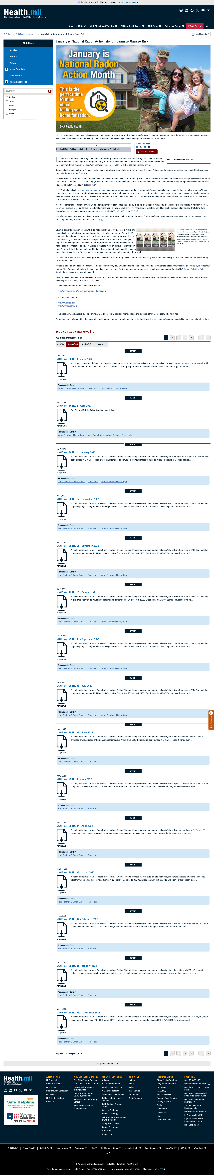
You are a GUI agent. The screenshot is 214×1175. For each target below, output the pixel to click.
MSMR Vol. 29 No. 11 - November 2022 (78, 545)
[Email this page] (149, 146)
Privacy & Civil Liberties (110, 1123)
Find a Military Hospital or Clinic (195, 1084)
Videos (12, 63)
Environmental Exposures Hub (113, 1094)
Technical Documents (164, 1119)
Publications (161, 1112)
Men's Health (106, 1130)
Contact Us (50, 1101)
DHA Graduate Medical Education (86, 1084)
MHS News (153, 26)
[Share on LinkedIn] (145, 146)
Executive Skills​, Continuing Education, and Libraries (84, 1094)
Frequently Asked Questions (167, 1098)
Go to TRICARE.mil (191, 1080)
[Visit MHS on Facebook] (192, 11)
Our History (50, 1094)
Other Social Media (147, 151)
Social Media (15, 75)
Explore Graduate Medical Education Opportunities (193, 1120)
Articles (13, 50)
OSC (106, 1153)
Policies (160, 1105)
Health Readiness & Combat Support (114, 388)
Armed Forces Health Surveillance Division (103, 435)
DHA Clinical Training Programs (85, 1080)
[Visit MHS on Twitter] (197, 11)
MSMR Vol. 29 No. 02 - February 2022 (77, 919)
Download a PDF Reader (133, 1169)
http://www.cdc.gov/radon (67, 303)
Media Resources (18, 81)
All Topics (105, 1080)
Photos (13, 56)
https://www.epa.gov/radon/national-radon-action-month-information (82, 291)
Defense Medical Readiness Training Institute (84, 1088)
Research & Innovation (110, 1127)
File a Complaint (190, 1125)
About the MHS (76, 26)
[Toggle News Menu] (160, 26)
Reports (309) (73, 344)
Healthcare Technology (110, 1114)
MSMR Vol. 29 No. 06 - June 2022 (75, 732)
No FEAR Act (44, 1148)
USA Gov (184, 1148)
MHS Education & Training (102, 26)
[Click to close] (211, 713)
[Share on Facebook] (137, 146)
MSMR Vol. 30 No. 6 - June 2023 (74, 359)
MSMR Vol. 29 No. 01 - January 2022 (77, 965)
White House (198, 1148)
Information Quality (131, 1148)
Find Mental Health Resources (195, 1111)
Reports (159, 1116)
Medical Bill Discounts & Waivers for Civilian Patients (114, 1118)
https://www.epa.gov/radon (67, 306)
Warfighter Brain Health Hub (112, 1087)
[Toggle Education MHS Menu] (116, 26)
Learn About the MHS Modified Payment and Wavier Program (195, 1094)
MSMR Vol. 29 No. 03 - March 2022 (75, 872)
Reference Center (173, 26)
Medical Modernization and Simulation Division (83, 1106)
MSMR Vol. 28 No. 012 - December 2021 (78, 1012)
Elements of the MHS (54, 1084)
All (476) (60, 344)
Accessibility (79, 1148)
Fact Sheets (161, 1087)
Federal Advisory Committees (57, 1091)
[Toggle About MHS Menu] (85, 26)
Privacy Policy (27, 1148)
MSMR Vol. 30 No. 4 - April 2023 (74, 405)
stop (102, 219)
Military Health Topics (131, 26)
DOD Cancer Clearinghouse (111, 1084)
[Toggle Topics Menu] (143, 26)
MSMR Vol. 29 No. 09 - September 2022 (78, 639)
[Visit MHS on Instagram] (181, 11)
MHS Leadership (52, 1080)
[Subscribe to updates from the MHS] (208, 11)
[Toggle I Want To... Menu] (201, 26)
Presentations (162, 1109)
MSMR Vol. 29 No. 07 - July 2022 (74, 685)
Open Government (151, 1148)
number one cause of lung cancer (94, 190)
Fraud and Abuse (62, 1148)
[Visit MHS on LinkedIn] (186, 11)
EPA (174, 178)
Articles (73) (86, 344)
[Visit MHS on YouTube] (203, 11)
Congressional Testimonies (166, 1084)
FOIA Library (161, 1091)
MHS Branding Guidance (55, 1098)
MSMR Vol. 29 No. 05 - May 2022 (74, 779)
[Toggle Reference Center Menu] (183, 26)
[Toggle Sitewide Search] (207, 26)
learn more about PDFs (155, 1169)
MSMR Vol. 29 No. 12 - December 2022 (78, 499)
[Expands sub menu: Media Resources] (6, 81)
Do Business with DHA (192, 1115)
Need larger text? (202, 34)
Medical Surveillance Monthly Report (71, 388)
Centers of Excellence (110, 1110)
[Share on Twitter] (141, 146)
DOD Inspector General (109, 1148)
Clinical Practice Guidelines (167, 1080)
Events (11, 101)
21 (201, 337)
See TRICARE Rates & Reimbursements (192, 1106)
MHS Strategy (51, 1087)
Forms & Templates (164, 1094)
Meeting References (164, 1101)
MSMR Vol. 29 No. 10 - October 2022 (77, 592)
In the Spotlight (17, 69)
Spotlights (13, 109)
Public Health (191, 159)
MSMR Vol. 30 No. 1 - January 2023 (76, 452)
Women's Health (107, 1134)
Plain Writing (169, 1148)
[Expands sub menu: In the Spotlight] (6, 69)
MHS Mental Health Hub (110, 1091)
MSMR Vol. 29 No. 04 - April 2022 (75, 825)
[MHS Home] (19, 1085)
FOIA (93, 1148)
